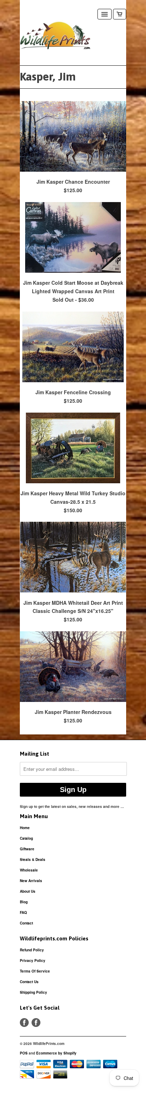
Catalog (26, 838)
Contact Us (29, 981)
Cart (119, 14)
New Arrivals (31, 880)
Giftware (27, 848)
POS (24, 1053)
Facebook (24, 1022)
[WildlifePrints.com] (55, 37)
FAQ (23, 912)
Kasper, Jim (48, 76)
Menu (104, 14)
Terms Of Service (35, 971)
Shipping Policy (33, 992)
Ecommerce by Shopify (56, 1053)
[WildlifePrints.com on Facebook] (36, 1022)
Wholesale (29, 870)
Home (25, 827)
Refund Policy (32, 949)
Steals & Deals (32, 859)
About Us (27, 891)
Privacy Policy (32, 960)
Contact (26, 923)
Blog (24, 901)
